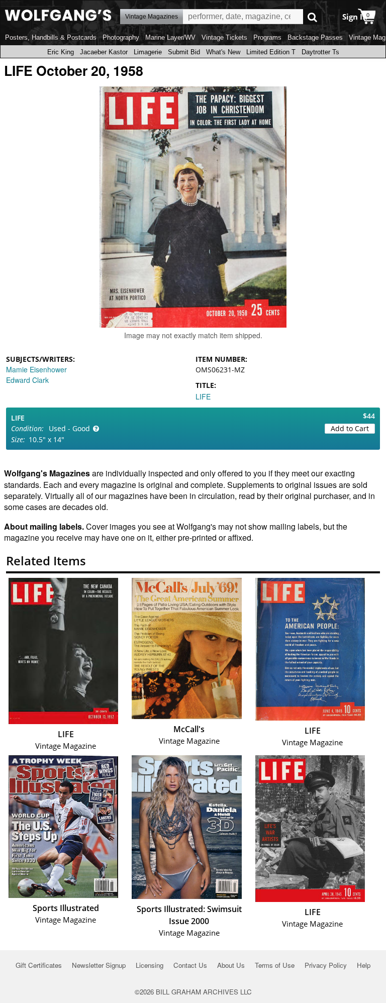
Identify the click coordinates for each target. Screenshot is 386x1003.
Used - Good (69, 428)
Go (312, 17)
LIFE (203, 396)
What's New (223, 52)
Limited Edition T (271, 52)
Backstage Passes (315, 37)
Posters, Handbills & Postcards (50, 37)
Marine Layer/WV (170, 37)
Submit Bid (184, 52)
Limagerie (148, 52)
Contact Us (190, 965)
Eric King (60, 52)
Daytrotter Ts (320, 52)
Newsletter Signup (99, 965)
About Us (231, 965)
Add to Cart (350, 428)
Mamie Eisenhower (36, 369)
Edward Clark (27, 380)
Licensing (149, 965)
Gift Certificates (39, 965)
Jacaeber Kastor (104, 52)
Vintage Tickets (224, 37)
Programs (267, 37)
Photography (121, 37)
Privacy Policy (326, 965)
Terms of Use (275, 965)
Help (363, 965)
